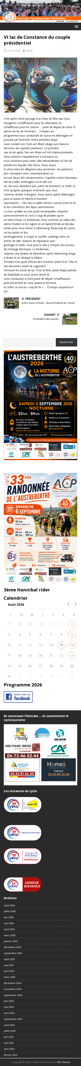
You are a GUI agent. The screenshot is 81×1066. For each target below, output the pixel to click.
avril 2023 (9, 1049)
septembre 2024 (13, 995)
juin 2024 (9, 1001)
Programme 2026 (23, 685)
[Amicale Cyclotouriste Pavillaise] (40, 20)
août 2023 (9, 1025)
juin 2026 (9, 917)
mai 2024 (9, 1007)
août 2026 (9, 905)
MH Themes (63, 1062)
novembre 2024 (12, 989)
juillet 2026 (10, 911)
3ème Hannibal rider (27, 590)
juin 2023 (9, 1037)
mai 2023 (9, 1043)
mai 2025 (9, 965)
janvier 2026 (11, 941)
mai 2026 (9, 923)
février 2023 (10, 1055)
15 (61, 645)
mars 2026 (9, 935)
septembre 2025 (13, 953)
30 (72, 666)
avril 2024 (9, 1013)
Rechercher (66, 342)
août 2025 (9, 959)
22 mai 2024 (13, 50)
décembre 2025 (12, 947)
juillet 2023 (10, 1031)
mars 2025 (9, 977)
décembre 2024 (12, 983)
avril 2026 (9, 929)
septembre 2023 (13, 1019)
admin (29, 50)
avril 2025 (9, 971)
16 (72, 645)
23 (72, 656)
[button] (76, 26)
